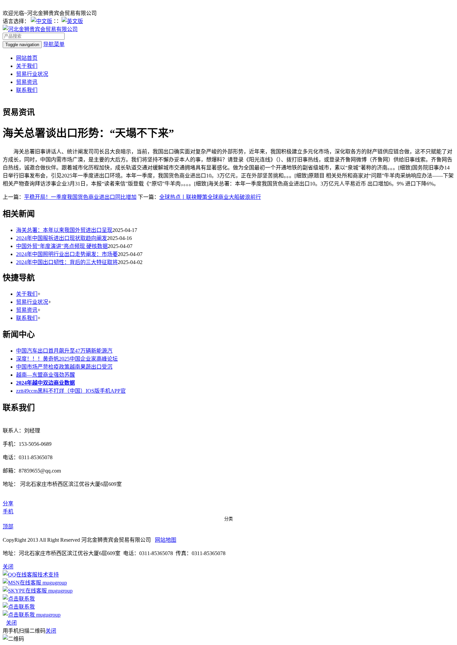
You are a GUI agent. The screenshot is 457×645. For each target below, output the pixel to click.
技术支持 (48, 574)
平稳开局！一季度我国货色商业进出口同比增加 (80, 197)
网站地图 (165, 540)
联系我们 (26, 90)
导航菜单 (54, 44)
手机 (8, 511)
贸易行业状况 (32, 74)
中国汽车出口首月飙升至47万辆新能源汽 (64, 351)
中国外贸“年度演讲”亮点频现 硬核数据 (62, 246)
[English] (72, 21)
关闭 (11, 623)
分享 (8, 503)
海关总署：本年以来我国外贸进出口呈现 (64, 230)
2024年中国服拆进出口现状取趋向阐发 (61, 238)
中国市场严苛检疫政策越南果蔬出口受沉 (64, 367)
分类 (228, 518)
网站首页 (26, 58)
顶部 (8, 526)
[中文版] (41, 21)
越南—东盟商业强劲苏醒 (45, 375)
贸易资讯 (26, 82)
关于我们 (26, 66)
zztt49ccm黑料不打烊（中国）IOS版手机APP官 (71, 391)
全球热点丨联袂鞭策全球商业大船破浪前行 (210, 197)
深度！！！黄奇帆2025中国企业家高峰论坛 (67, 359)
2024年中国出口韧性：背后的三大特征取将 (67, 262)
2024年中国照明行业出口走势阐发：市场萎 (67, 254)
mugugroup (54, 583)
